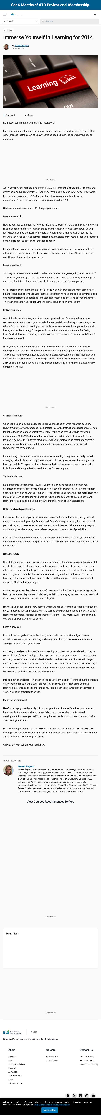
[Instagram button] (86, 1095)
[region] (50, 216)
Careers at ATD (52, 1057)
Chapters (12, 1068)
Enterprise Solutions (16, 1064)
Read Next (12, 933)
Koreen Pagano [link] (22, 45)
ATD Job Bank (52, 1060)
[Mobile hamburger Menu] (4, 14)
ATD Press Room (15, 1076)
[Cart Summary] (96, 14)
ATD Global (12, 1072)
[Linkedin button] (80, 1095)
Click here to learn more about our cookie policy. (52, 1105)
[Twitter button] (74, 1095)
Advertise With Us (15, 1083)
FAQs (10, 1060)
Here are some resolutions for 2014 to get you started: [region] (31, 208)
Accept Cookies (50, 1110)
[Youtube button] (93, 1095)
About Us (12, 1057)
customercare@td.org (89, 1064)
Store (10, 1079)
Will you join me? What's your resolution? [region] (24, 744)
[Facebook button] (67, 1095)
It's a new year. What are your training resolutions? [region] (29, 122)
